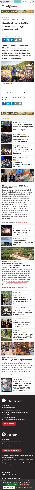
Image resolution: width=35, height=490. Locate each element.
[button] (31, 2)
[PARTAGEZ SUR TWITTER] (8, 40)
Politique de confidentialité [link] (24, 487)
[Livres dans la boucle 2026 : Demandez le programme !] (17, 175)
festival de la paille (15, 93)
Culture (5, 20)
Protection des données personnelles (16, 412)
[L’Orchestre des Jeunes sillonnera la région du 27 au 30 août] (6, 160)
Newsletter (9, 424)
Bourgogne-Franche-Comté (20, 158)
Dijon (15, 227)
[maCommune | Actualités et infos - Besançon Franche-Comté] (11, 6)
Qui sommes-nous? (10, 407)
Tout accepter (12, 485)
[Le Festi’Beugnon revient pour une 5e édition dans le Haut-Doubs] (6, 310)
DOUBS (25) (16, 330)
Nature (26, 227)
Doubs (4, 262)
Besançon (16, 122)
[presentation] (27, 80)
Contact (6, 405)
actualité (16, 332)
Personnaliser (9, 487)
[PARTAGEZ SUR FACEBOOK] (4, 40)
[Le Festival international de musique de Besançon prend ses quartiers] (6, 321)
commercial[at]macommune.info (12, 446)
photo (25, 93)
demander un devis (11, 450)
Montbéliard (17, 380)
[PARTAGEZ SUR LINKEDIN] (12, 40)
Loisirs (12, 20)
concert (5, 93)
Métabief (5, 18)
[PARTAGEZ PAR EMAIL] (16, 40)
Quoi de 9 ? (16, 295)
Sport (29, 381)
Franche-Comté (18, 319)
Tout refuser (24, 485)
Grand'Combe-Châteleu (21, 307)
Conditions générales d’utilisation (14, 419)
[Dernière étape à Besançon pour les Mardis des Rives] (6, 241)
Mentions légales (9, 417)
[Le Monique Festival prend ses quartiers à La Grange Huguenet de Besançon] (6, 148)
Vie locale (20, 20)
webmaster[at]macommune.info (12, 465)
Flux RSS (7, 415)
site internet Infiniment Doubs (17, 282)
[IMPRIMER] (20, 40)
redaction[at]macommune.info (11, 441)
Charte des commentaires (12, 410)
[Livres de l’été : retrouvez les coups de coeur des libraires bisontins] (17, 349)
